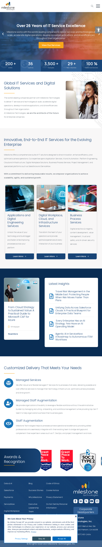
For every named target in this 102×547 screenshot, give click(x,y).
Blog (30, 483)
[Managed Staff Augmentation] (8, 403)
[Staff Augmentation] (8, 423)
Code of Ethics (52, 483)
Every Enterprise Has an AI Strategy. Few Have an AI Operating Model (70, 323)
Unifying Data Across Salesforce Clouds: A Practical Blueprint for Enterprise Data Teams (73, 310)
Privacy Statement (54, 497)
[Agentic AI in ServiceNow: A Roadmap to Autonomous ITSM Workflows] (51, 337)
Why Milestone (35, 497)
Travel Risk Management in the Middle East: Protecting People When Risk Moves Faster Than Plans (72, 296)
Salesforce (9, 490)
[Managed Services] (8, 383)
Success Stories (36, 490)
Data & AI (8, 483)
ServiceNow (9, 504)
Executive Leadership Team (34, 508)
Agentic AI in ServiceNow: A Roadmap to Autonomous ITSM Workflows (73, 336)
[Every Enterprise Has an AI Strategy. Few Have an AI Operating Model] (51, 324)
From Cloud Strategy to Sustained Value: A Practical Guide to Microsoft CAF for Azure (21, 313)
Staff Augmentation (29, 421)
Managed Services (28, 380)
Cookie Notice (52, 490)
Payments (8, 497)
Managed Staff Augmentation (36, 400)
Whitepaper (15, 326)
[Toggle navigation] (98, 6)
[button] (98, 29)
